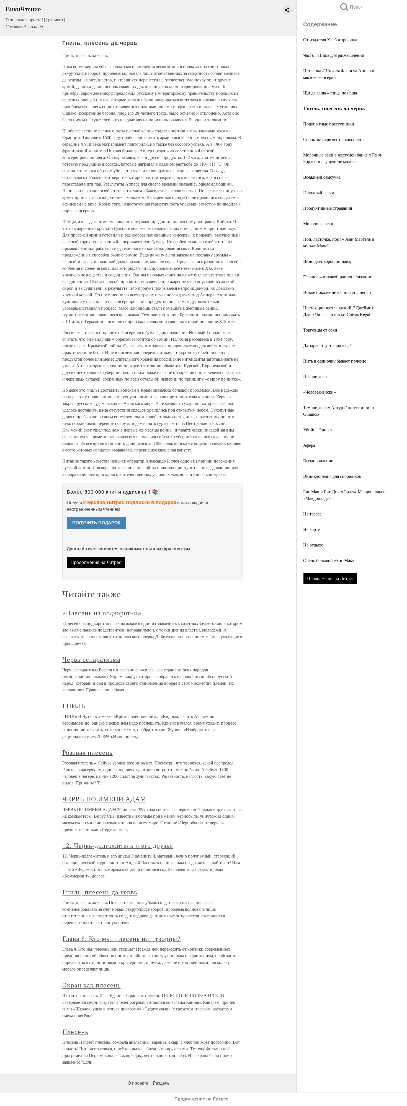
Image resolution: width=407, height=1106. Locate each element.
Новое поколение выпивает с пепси (337, 292)
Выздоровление (318, 460)
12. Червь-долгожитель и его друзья (117, 845)
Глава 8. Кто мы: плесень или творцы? (121, 938)
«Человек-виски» (319, 392)
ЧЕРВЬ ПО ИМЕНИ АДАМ (104, 798)
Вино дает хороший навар (327, 261)
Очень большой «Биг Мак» (328, 560)
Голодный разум (318, 192)
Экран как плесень (91, 985)
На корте (311, 529)
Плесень (75, 1031)
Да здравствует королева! (327, 345)
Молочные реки (318, 223)
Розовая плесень (87, 752)
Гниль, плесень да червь (99, 891)
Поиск (351, 7)
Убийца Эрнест (317, 429)
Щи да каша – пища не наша (330, 93)
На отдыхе (313, 545)
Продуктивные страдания (327, 208)
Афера (309, 445)
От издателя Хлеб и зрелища (330, 39)
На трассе (312, 514)
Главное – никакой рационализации (337, 276)
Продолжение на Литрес (330, 578)
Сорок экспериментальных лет (332, 139)
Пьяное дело (315, 376)
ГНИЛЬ (73, 705)
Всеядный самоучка (322, 177)
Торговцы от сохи (320, 330)
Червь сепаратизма (91, 659)
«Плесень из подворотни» (101, 612)
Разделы (162, 1083)
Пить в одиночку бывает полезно (334, 361)
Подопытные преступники (328, 124)
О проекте (138, 1083)
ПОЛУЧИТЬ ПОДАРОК (96, 522)
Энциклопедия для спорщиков (332, 476)
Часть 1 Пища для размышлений (333, 55)
